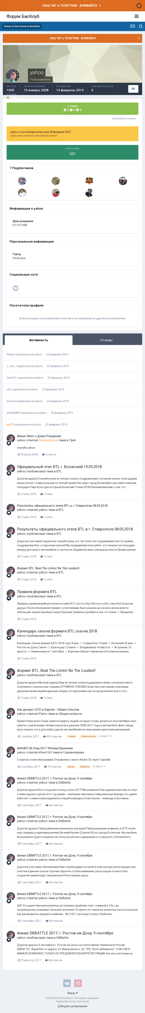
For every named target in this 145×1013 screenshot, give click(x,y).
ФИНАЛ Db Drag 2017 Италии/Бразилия (45, 748)
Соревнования (73, 752)
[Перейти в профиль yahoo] (11, 438)
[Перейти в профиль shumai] (123, 181)
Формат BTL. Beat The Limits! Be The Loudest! (48, 568)
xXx (9, 389)
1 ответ (48, 494)
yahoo (38, 354)
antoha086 (13, 412)
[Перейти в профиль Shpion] (22, 193)
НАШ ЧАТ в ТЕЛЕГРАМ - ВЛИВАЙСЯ (69, 5)
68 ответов (55, 805)
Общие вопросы (70, 714)
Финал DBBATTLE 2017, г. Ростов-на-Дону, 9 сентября (54, 778)
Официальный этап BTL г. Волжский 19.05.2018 (59, 466)
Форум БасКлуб (22, 16)
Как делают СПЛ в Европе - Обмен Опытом (48, 709)
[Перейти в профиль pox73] (56, 181)
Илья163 (45, 752)
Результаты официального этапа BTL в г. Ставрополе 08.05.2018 (62, 505)
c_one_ (11, 366)
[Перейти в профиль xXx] (89, 181)
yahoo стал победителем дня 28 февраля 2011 (40, 131)
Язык (71, 993)
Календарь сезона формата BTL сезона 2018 (57, 631)
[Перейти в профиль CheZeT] (22, 181)
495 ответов (54, 736)
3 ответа (50, 454)
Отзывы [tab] (106, 340)
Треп (72, 440)
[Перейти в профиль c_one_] (89, 193)
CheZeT (11, 377)
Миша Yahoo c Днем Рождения (39, 436)
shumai (11, 401)
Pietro (43, 714)
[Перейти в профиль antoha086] (56, 193)
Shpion (11, 354)
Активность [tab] (38, 340)
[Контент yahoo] (133, 89)
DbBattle (65, 782)
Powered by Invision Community (72, 1001)
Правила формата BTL (37, 591)
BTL (59, 471)
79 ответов (54, 766)
